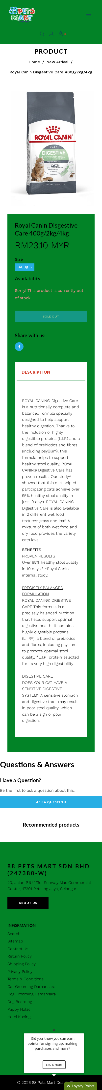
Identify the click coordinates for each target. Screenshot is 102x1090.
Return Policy (19, 956)
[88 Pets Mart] (22, 14)
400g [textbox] (23, 267)
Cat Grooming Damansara (31, 986)
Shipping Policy (21, 964)
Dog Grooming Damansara (31, 994)
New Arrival (57, 62)
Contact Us (17, 948)
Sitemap (15, 941)
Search (14, 933)
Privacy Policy (19, 971)
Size (19, 259)
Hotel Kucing (18, 1016)
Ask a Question (51, 802)
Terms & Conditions (25, 979)
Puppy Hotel (18, 1009)
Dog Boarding (19, 1001)
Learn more (54, 1065)
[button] (60, 1086)
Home (34, 62)
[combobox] (24, 267)
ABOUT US (28, 903)
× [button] (54, 1030)
